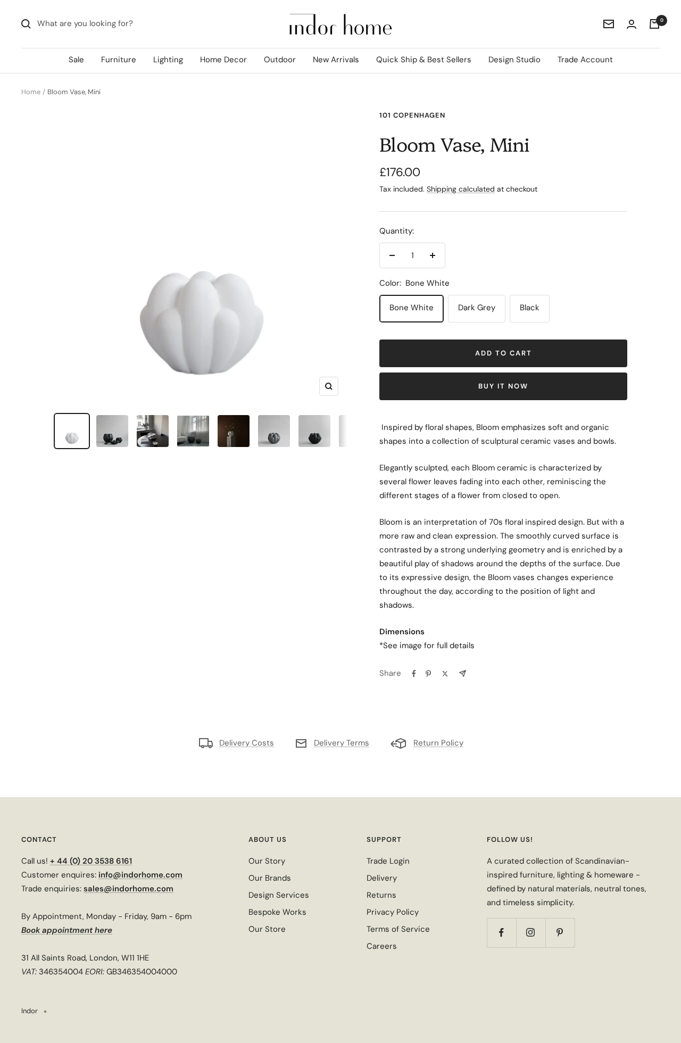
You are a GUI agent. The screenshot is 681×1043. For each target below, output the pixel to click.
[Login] (631, 24)
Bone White (411, 307)
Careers (382, 946)
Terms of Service (398, 929)
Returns (381, 895)
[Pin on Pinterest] (428, 673)
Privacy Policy (393, 912)
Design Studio (514, 59)
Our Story (266, 861)
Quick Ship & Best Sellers (423, 59)
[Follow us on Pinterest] (560, 932)
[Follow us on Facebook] (501, 932)
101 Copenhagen (412, 115)
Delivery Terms (341, 743)
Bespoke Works (277, 912)
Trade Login (388, 861)
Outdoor (280, 59)
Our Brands (269, 878)
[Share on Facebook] (414, 673)
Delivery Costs (246, 743)
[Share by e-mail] (462, 673)
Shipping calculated (461, 189)
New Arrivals (336, 59)
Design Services (278, 895)
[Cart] (654, 24)
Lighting (168, 59)
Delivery (382, 878)
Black (529, 307)
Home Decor (223, 59)
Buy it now (503, 386)
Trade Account (585, 59)
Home (30, 91)
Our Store (267, 929)
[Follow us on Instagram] (530, 932)
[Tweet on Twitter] (445, 673)
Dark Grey (476, 307)
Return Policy (438, 743)
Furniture (118, 59)
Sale (76, 59)
